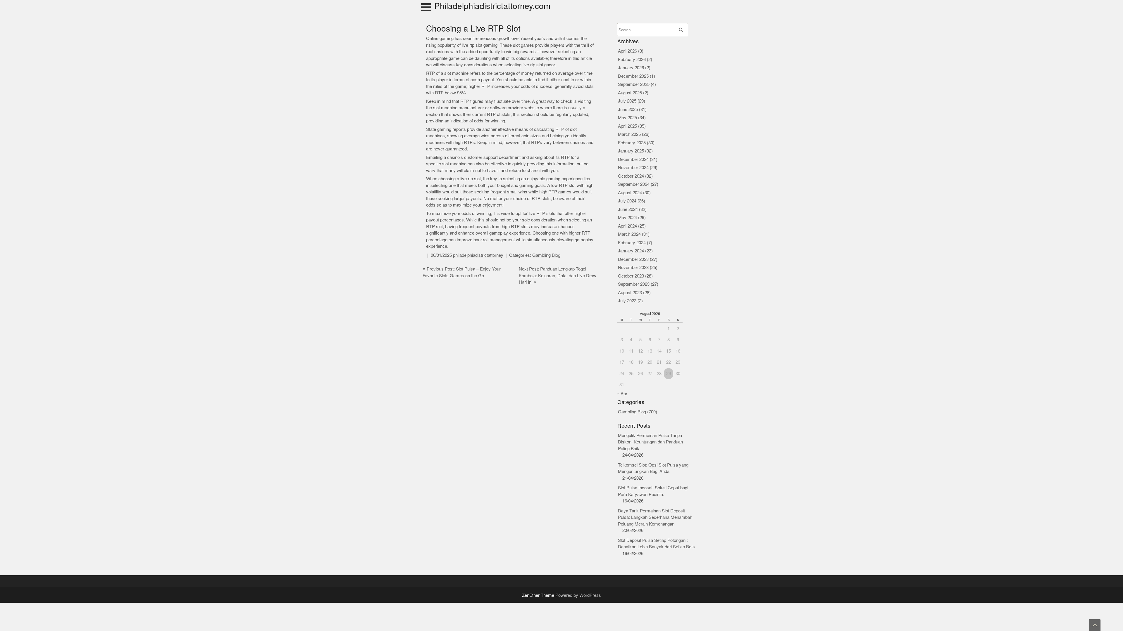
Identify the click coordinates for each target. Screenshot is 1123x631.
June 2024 (628, 209)
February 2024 (632, 242)
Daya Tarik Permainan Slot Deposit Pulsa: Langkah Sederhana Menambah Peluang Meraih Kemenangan (655, 517)
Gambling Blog (546, 255)
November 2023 (633, 267)
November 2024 (633, 167)
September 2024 (634, 184)
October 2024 (631, 176)
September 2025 (634, 84)
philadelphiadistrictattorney (478, 255)
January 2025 (631, 151)
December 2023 (633, 259)
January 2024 (631, 251)
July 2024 (627, 201)
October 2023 (631, 276)
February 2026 (632, 59)
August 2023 (630, 292)
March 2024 (629, 234)
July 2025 (627, 101)
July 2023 (627, 301)
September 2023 (634, 284)
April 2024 (627, 226)
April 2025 (627, 126)
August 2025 (630, 93)
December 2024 (633, 159)
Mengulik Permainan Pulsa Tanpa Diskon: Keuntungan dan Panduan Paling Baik (650, 442)
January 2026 (631, 67)
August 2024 (630, 192)
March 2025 (629, 134)
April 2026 (627, 51)
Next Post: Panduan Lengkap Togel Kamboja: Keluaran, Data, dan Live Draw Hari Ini (557, 275)
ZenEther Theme (538, 595)
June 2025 (628, 109)
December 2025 (633, 76)
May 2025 (627, 117)
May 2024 (627, 217)
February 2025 (632, 142)
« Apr (622, 393)
